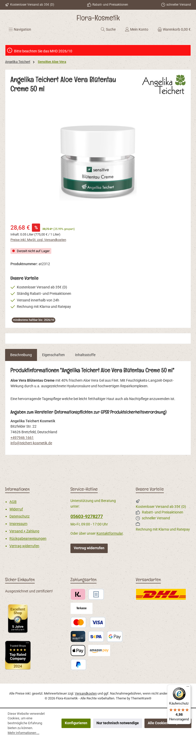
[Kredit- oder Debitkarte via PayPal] (88, 622)
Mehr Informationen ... (23, 733)
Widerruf (16, 509)
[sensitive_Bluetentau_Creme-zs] (98, 162)
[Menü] (188, 688)
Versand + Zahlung (24, 531)
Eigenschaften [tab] (53, 355)
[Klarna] (77, 594)
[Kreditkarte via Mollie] (77, 636)
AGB (13, 502)
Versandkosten (86, 693)
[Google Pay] (115, 636)
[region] (98, 162)
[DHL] (161, 594)
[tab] (21, 355)
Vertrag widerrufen (24, 546)
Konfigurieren (76, 723)
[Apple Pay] (77, 650)
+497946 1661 (22, 438)
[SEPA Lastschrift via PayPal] (96, 636)
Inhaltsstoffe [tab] (85, 355)
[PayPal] (78, 664)
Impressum (18, 524)
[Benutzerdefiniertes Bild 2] (18, 655)
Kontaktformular (109, 533)
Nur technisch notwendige (117, 723)
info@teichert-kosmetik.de (31, 443)
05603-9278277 (86, 516)
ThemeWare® (141, 698)
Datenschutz (19, 516)
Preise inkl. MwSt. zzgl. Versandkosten (38, 240)
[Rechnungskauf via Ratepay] (96, 594)
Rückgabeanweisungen (27, 538)
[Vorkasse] (81, 608)
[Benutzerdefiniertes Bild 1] (18, 618)
